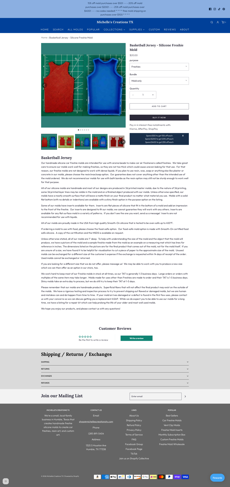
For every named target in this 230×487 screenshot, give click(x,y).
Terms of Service (134, 434)
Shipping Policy (134, 420)
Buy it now (159, 117)
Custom (154, 29)
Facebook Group (134, 444)
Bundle (133, 74)
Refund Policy (134, 425)
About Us (134, 415)
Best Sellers (172, 415)
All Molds (75, 29)
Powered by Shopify (72, 476)
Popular (93, 29)
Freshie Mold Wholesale (172, 444)
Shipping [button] (45, 362)
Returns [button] (45, 369)
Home (45, 29)
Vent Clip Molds (172, 425)
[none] (123, 141)
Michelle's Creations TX (115, 22)
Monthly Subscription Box (172, 434)
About (184, 29)
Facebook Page (134, 449)
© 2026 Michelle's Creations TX (52, 476)
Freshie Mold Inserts (171, 429)
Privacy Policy (134, 429)
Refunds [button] (45, 383)
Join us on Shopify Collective (134, 458)
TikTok (134, 453)
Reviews (170, 29)
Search (58, 29)
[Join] (185, 396)
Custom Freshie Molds (172, 439)
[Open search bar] (211, 22)
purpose (134, 60)
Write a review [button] (136, 338)
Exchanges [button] (46, 376)
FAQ (134, 439)
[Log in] (217, 22)
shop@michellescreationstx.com (96, 421)
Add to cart (159, 106)
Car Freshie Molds (172, 420)
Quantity (134, 88)
